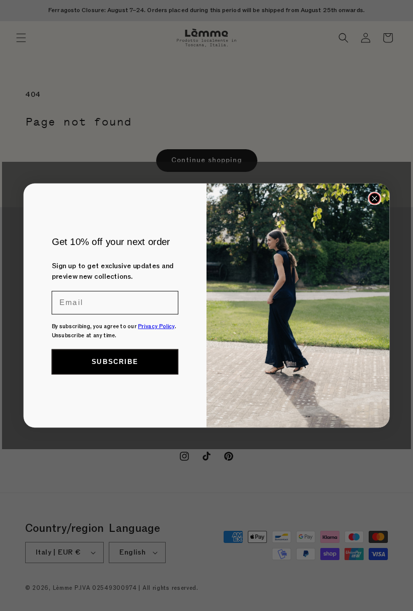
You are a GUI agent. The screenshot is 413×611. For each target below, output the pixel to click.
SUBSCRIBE (115, 361)
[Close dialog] (374, 198)
